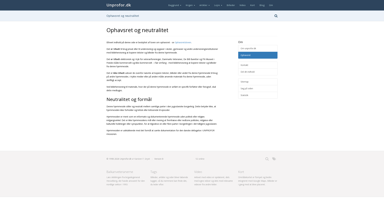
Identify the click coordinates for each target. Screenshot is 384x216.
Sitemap (245, 81)
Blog (262, 5)
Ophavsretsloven (183, 42)
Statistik (244, 95)
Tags (153, 172)
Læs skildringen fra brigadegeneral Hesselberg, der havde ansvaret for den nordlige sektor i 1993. (125, 181)
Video (243, 5)
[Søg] (276, 16)
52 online (200, 158)
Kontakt (244, 65)
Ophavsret (246, 55)
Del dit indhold (248, 71)
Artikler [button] (204, 5)
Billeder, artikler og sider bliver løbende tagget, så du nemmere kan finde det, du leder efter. (169, 181)
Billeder (231, 5)
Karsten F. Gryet (142, 158)
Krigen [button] (190, 5)
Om (271, 5)
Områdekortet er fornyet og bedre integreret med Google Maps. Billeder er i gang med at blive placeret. (257, 181)
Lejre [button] (217, 5)
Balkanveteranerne (119, 172)
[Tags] (274, 159)
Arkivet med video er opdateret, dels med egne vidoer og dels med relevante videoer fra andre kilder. (213, 181)
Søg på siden (247, 88)
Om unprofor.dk (248, 48)
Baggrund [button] (174, 5)
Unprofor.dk (118, 5)
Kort (252, 5)
